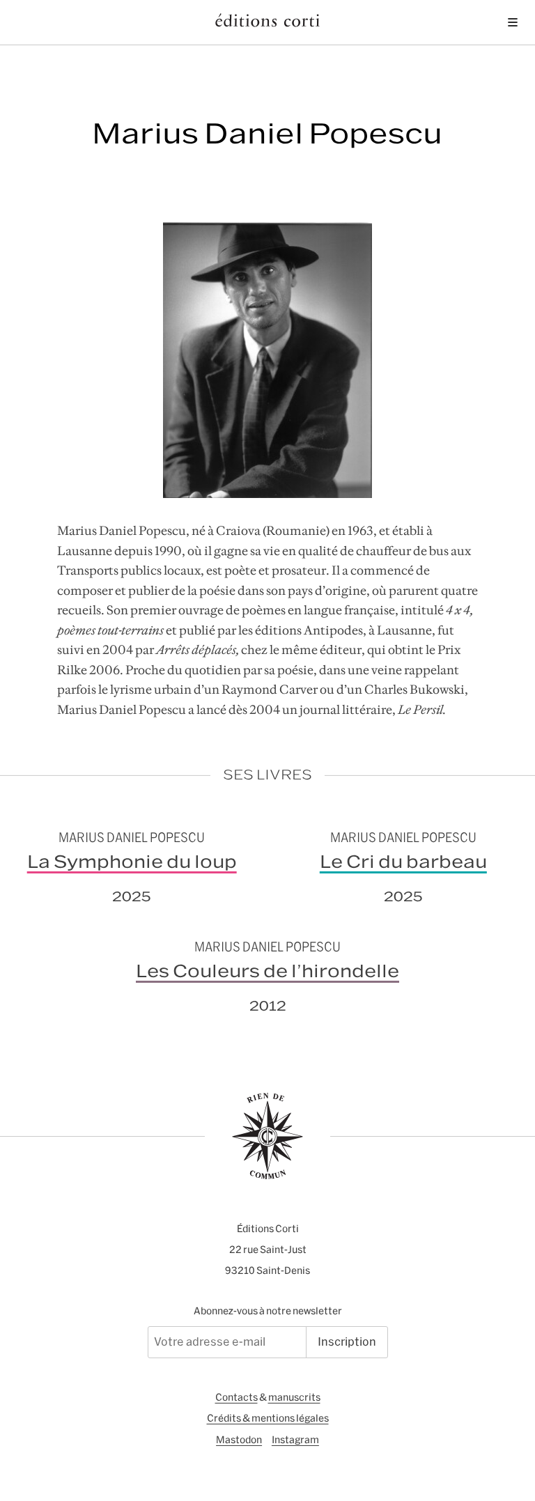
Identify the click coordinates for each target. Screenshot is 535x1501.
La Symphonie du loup (132, 861)
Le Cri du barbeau (403, 861)
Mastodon (239, 1439)
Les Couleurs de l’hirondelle (267, 971)
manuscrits (294, 1397)
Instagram (295, 1439)
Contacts (236, 1397)
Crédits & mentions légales (268, 1418)
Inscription (347, 1341)
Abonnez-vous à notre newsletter (268, 1310)
